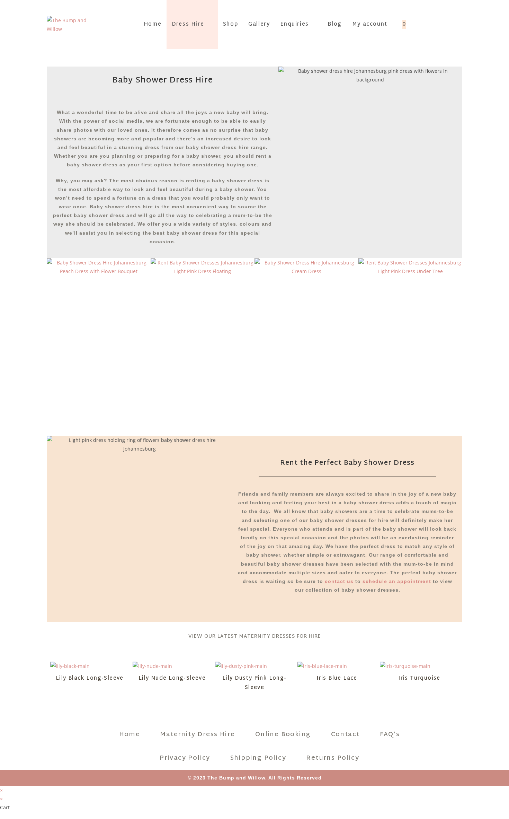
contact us (339, 581)
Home (127, 734)
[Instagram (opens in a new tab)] (447, 23)
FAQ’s (387, 734)
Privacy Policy (182, 758)
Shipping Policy (256, 758)
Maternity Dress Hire (195, 734)
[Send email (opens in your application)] (459, 23)
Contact (343, 734)
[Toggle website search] (418, 24)
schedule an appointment (397, 581)
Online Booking (281, 734)
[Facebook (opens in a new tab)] (435, 23)
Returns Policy (330, 758)
